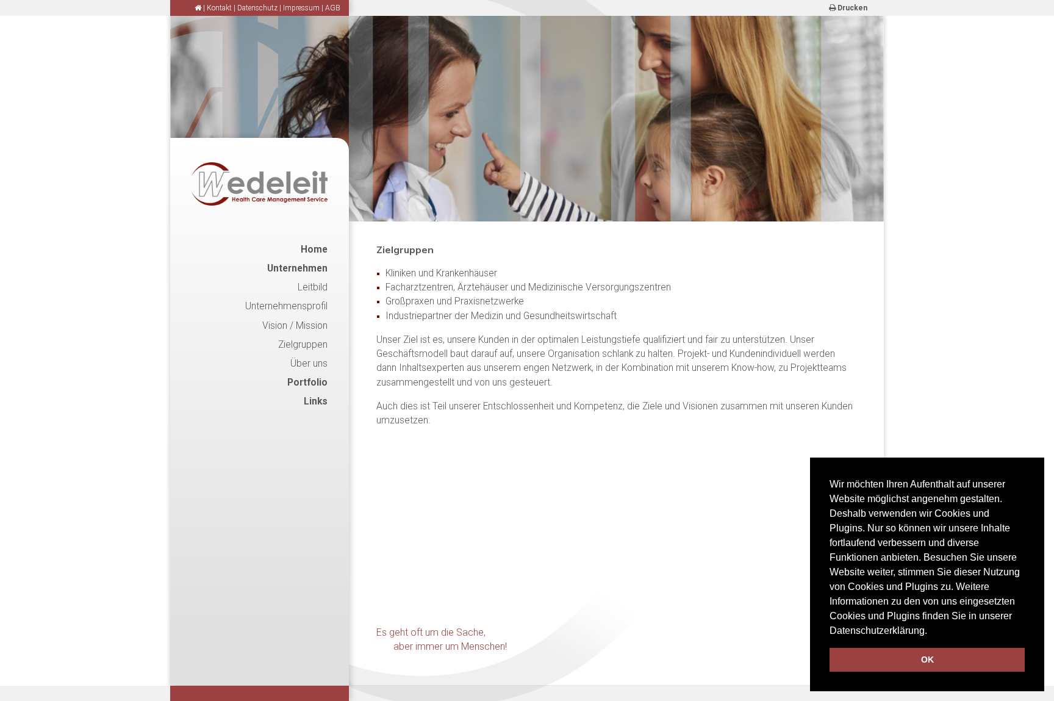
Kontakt (219, 8)
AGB (332, 8)
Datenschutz (257, 8)
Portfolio (307, 382)
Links (316, 401)
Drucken (851, 8)
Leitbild (313, 287)
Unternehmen (297, 268)
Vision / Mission (295, 325)
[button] (931, 631)
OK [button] (927, 659)
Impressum (301, 8)
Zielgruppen (303, 344)
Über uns (309, 363)
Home (314, 249)
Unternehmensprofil (286, 306)
